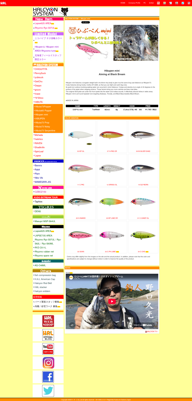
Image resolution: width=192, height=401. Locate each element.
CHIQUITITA (41, 69)
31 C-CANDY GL (143, 218)
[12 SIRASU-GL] (111, 168)
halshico (39, 139)
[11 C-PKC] (80, 168)
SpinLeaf (39, 151)
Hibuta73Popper (43, 106)
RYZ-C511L (40, 247)
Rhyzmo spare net (44, 255)
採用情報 (37, 296)
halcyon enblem (42, 291)
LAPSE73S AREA (43, 235)
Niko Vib (39, 177)
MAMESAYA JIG (43, 181)
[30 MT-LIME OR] (111, 202)
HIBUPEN (40, 118)
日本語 (151, 3)
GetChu (38, 81)
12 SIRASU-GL (112, 184)
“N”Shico (39, 97)
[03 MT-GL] (80, 135)
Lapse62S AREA (43, 23)
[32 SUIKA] (80, 235)
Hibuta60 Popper (43, 110)
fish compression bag (45, 275)
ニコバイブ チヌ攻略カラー (48, 38)
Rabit (37, 169)
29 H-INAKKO (81, 218)
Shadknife (40, 147)
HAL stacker (41, 287)
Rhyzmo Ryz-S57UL (45, 27)
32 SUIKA (80, 251)
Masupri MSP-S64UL (45, 221)
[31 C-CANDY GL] (143, 202)
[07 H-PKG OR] (111, 135)
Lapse (38, 155)
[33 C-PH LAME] (111, 235)
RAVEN (38, 143)
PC (145, 3)
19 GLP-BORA (143, 184)
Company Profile (134, 3)
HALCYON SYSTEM (71, 19)
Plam (37, 173)
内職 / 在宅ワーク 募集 (46, 306)
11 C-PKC (80, 184)
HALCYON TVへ (152, 331)
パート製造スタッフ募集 (47, 301)
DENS (38, 211)
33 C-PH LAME (110, 251)
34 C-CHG (141, 251)
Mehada (39, 134)
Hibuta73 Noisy (42, 126)
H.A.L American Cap (45, 279)
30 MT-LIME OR (112, 218)
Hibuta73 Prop (42, 122)
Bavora (38, 165)
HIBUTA (39, 101)
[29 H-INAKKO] (80, 202)
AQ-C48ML (40, 265)
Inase (37, 93)
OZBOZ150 (40, 191)
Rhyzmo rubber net (44, 251)
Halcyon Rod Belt (43, 283)
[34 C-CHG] (143, 235)
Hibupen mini (41, 114)
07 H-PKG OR (112, 151)
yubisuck (39, 77)
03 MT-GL (80, 151)
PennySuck (40, 73)
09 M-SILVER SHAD (143, 151)
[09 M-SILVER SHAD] (143, 135)
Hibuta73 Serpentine (45, 130)
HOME (123, 3)
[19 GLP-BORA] (143, 168)
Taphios (38, 201)
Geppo (38, 85)
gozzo (38, 89)
